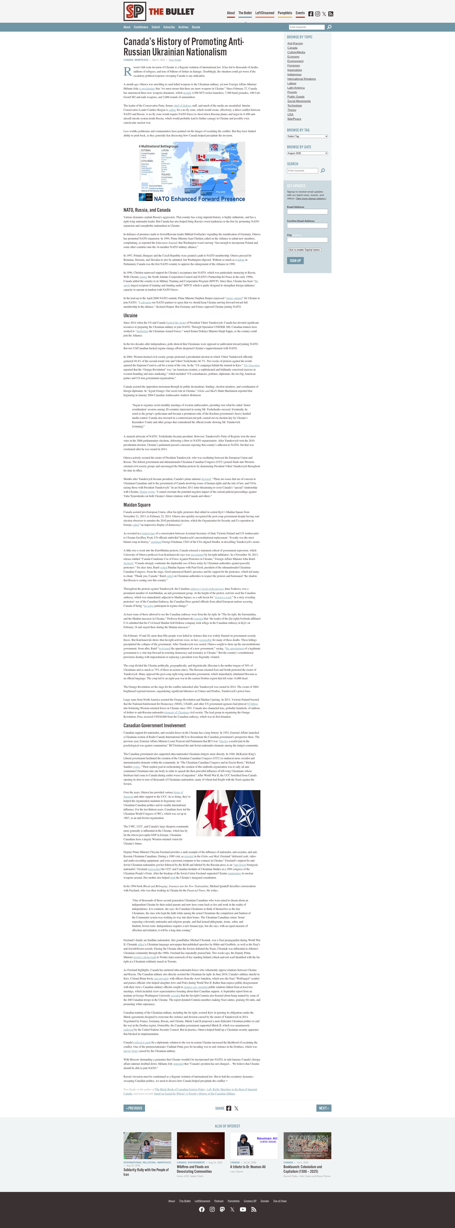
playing (224, 741)
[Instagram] (317, 14)
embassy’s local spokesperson (206, 588)
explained (156, 542)
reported (198, 618)
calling (172, 110)
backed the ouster (176, 322)
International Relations (301, 78)
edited (141, 944)
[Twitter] (324, 14)
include (187, 93)
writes (136, 766)
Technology (294, 105)
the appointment (235, 648)
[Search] (329, 27)
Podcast (218, 1200)
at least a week (223, 597)
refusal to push (142, 1042)
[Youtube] (243, 1209)
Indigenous (294, 74)
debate (241, 259)
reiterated (178, 1063)
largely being (131, 1051)
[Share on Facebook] (228, 1108)
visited (163, 567)
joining (143, 277)
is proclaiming (147, 88)
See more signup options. (311, 198)
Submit (156, 27)
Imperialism (294, 70)
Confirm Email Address (301, 221)
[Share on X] (236, 1108)
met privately (161, 978)
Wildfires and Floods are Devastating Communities (194, 1169)
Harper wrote (147, 491)
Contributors (141, 27)
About (231, 13)
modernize (142, 331)
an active (149, 606)
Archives (183, 27)
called (135, 525)
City (294, 235)
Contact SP (250, 1200)
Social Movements (299, 101)
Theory (291, 110)
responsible (205, 640)
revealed (175, 995)
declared (206, 479)
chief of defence (182, 105)
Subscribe (169, 27)
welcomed (164, 648)
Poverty (292, 92)
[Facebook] (310, 14)
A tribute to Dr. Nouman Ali (248, 1167)
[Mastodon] (222, 1209)
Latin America (296, 87)
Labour (291, 83)
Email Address (295, 207)
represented (154, 869)
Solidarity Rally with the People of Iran (146, 1172)
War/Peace (141, 60)
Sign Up (295, 260)
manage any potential (196, 987)
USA (290, 114)
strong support (234, 298)
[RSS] (330, 14)
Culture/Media (296, 52)
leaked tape (148, 533)
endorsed (129, 1029)
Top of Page (280, 1200)
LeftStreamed (264, 13)
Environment (295, 61)
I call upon (145, 302)
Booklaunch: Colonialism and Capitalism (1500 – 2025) (302, 1169)
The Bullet (245, 13)
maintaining (234, 873)
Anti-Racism (295, 43)
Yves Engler (175, 60)
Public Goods (295, 96)
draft (172, 877)
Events (300, 13)
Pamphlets (285, 13)
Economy (293, 56)
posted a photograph (144, 957)
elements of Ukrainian (176, 712)
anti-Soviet (240, 865)
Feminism (293, 65)
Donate (196, 27)
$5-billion (252, 704)
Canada (128, 60)
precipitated (197, 554)
